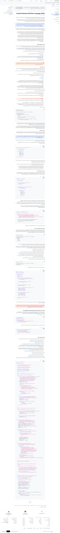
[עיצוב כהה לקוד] (44, 109)
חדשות (49, 523)
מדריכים (53, 4)
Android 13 (24, 523)
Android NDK (15, 523)
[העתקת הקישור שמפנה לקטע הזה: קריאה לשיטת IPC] (37, 337)
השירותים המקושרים (33, 26)
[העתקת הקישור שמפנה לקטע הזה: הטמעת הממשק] (39, 130)
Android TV (32, 523)
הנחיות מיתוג (44, 531)
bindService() (34, 200)
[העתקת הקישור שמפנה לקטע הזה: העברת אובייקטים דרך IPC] (34, 228)
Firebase (35, 528)
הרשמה (8, 531)
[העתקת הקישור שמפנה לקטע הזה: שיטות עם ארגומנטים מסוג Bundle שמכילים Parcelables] (22, 310)
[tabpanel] (30, 152)
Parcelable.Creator (21, 253)
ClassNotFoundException (38, 313)
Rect (37, 267)
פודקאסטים (48, 525)
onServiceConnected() (42, 201)
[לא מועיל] (15, 10)
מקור (49, 522)
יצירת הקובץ (41, 52)
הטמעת (40, 25)
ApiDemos (27, 225)
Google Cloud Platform (29, 528)
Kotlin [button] (43, 145)
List (42, 79)
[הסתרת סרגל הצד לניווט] (51, 531)
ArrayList (24, 82)
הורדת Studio (15, 522)
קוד (33, 103)
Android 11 (24, 525)
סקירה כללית (57, 4)
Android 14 (23, 522)
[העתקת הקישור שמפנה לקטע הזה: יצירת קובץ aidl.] (39, 67)
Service (40, 60)
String (42, 76)
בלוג (49, 524)
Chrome (38, 528)
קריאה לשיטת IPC (39, 137)
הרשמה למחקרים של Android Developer (5, 522)
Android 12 (24, 524)
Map (42, 84)
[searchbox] (55, 6)
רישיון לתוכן (32, 505)
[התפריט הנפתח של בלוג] (29, 1)
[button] (56, 10)
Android (41, 528)
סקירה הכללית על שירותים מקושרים (32, 356)
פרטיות (41, 523)
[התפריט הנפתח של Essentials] (49, 1)
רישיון (47, 531)
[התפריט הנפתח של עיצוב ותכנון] (44, 1)
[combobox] (18, 0)
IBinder (21, 48)
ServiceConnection (37, 342)
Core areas (54, 2)
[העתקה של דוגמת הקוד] (44, 146)
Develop (58, 2)
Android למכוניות (31, 522)
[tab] (43, 145)
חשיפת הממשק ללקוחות (40, 59)
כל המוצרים (24, 528)
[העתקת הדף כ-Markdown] (41, 15)
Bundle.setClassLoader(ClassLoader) (33, 312)
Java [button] (40, 145)
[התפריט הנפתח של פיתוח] (40, 1)
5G (41, 524)
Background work (48, 2)
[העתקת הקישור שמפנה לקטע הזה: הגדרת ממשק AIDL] (36, 44)
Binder (40, 40)
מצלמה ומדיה (40, 522)
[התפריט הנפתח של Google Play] (34, 1)
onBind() (34, 60)
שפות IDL (32, 17)
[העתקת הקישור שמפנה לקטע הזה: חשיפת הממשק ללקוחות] (36, 171)
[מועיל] (16, 10)
